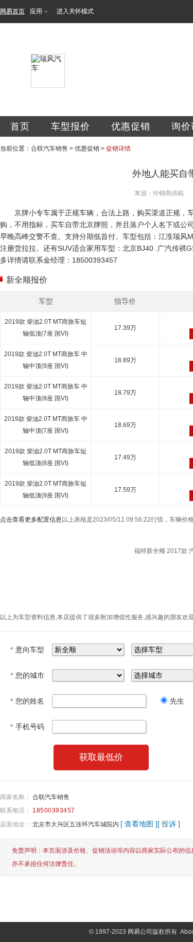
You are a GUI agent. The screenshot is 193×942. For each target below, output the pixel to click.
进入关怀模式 (75, 11)
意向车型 (27, 649)
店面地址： (15, 824)
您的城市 (27, 675)
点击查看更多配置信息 (31, 519)
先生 (177, 701)
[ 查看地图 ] (138, 824)
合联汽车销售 (49, 148)
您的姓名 (27, 701)
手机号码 (27, 727)
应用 (36, 11)
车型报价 (70, 126)
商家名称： (15, 797)
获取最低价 (101, 757)
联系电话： (15, 810)
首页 (20, 126)
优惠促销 (130, 126)
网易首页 (12, 11)
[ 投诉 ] (168, 824)
